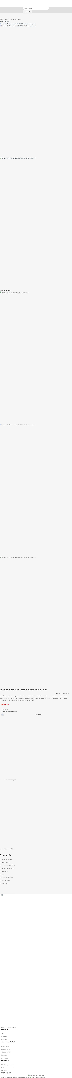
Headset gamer (5, 1049)
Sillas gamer (4, 1058)
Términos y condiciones (8, 1065)
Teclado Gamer (17, 19)
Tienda (3, 1033)
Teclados (8, 19)
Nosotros (4, 1039)
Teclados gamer (6, 1052)
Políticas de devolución (7, 1068)
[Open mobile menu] (2, 3)
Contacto (4, 1036)
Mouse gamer (5, 1046)
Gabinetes (4, 1055)
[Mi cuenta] (70, 3)
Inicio (1, 19)
